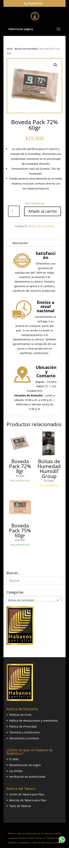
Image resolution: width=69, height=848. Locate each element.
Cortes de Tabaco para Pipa (26, 794)
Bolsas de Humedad (26, 48)
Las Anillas (16, 771)
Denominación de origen (25, 765)
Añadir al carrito (42, 211)
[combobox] (34, 598)
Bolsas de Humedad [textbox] (33, 600)
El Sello (13, 759)
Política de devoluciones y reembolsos (33, 720)
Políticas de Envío (20, 714)
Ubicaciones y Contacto (24, 738)
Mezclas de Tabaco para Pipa (27, 800)
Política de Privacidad (23, 726)
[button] (55, 65)
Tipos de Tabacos (20, 806)
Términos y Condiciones (24, 732)
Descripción (20, 243)
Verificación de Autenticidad (27, 776)
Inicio (10, 48)
